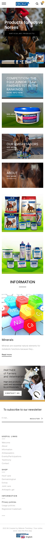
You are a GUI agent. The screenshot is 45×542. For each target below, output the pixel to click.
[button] (17, 61)
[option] (22, 37)
